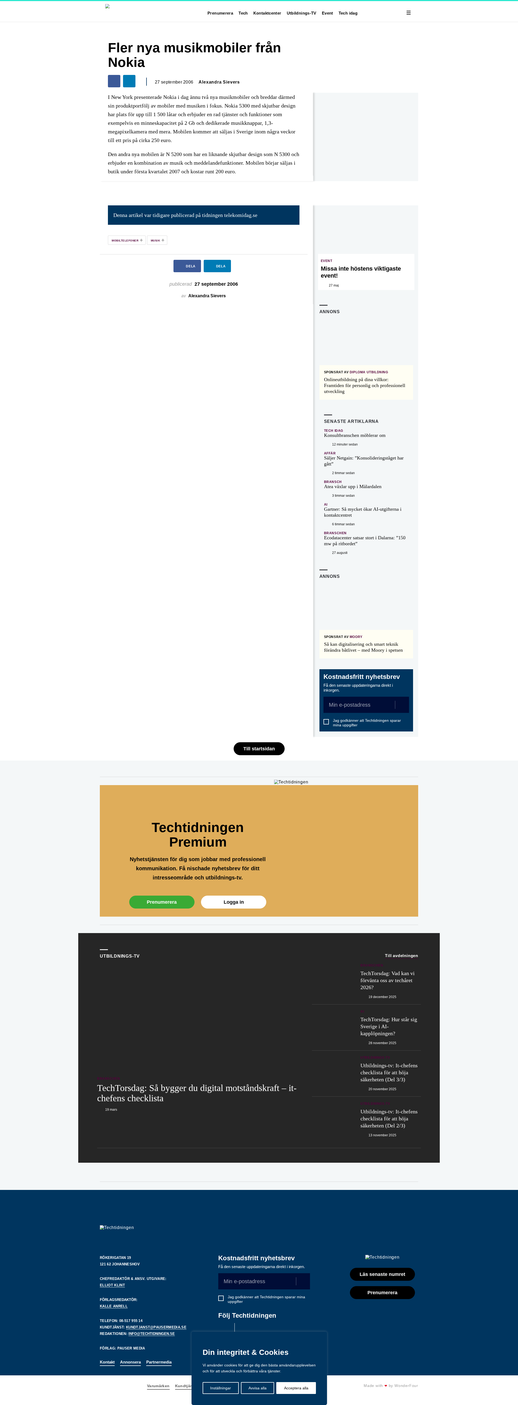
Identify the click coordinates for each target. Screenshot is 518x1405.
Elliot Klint (112, 1285)
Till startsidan (259, 748)
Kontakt (107, 1362)
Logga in (234, 902)
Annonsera (130, 1362)
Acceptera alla (296, 1388)
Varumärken (158, 1386)
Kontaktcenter (267, 13)
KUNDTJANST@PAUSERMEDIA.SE (156, 1327)
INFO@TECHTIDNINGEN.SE (151, 1334)
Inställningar (220, 1388)
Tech (243, 13)
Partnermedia (159, 1362)
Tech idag (348, 13)
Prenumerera (220, 13)
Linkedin (244, 1330)
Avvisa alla (257, 1388)
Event (327, 13)
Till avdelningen (401, 955)
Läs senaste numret (382, 1274)
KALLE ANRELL (114, 1306)
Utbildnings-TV (301, 13)
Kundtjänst (186, 1386)
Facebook (225, 1330)
